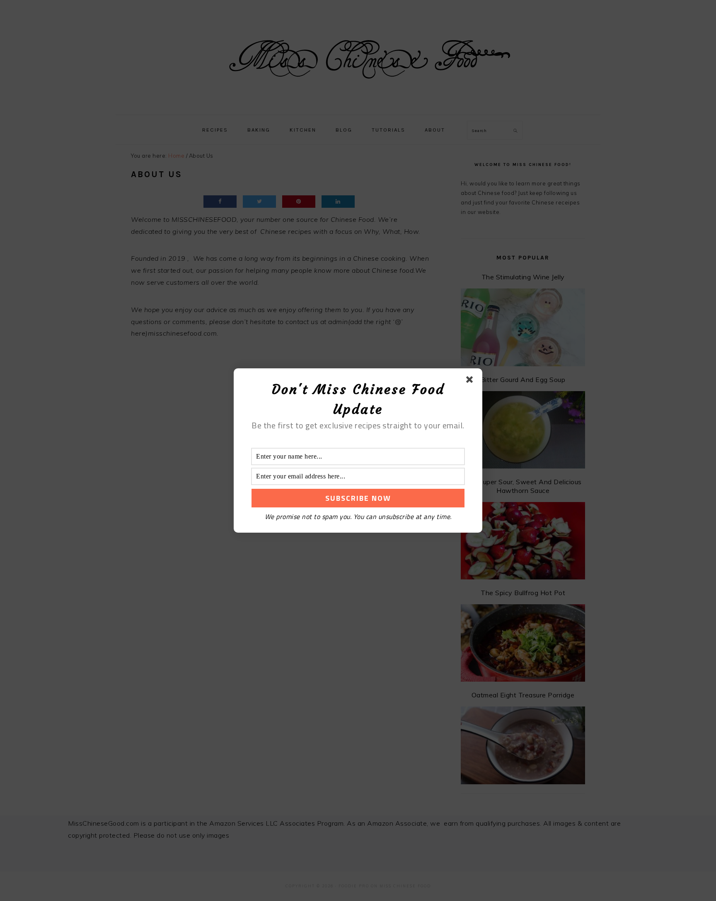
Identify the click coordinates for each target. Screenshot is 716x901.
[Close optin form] (471, 381)
